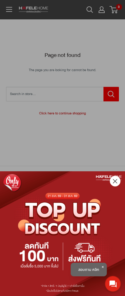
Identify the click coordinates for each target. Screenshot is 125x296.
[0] (114, 9)
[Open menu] (9, 9)
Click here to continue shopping (62, 113)
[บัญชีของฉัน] (102, 9)
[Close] (115, 181)
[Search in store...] (111, 94)
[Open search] (89, 9)
